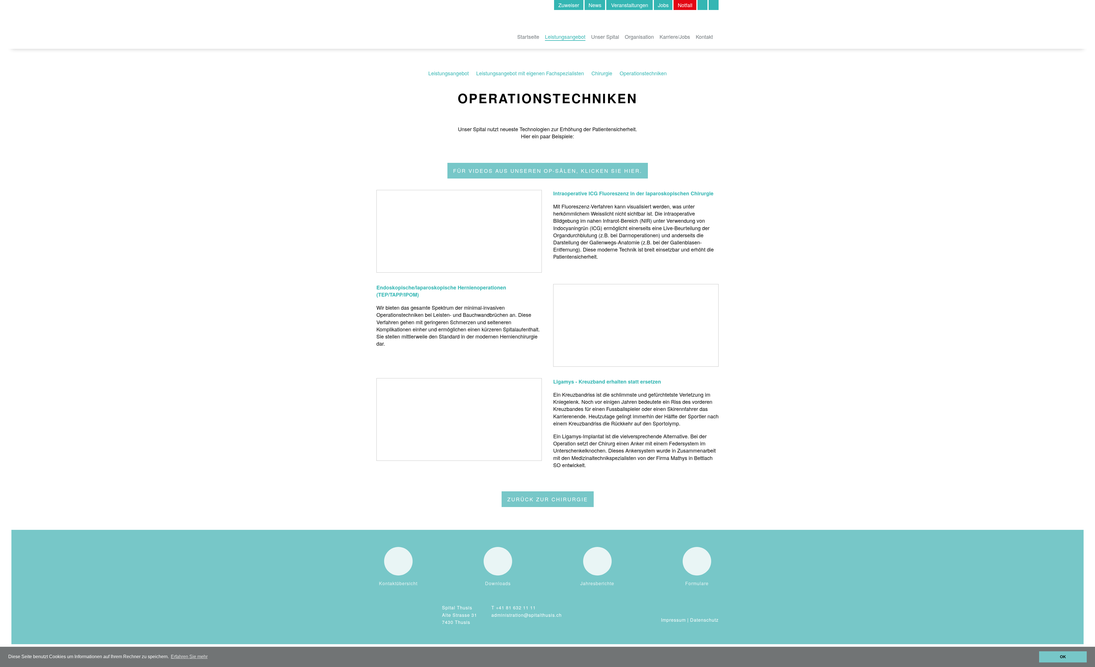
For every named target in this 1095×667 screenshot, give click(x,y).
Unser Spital (605, 36)
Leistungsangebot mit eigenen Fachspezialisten (530, 73)
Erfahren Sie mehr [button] (189, 656)
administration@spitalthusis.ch (526, 615)
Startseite (528, 36)
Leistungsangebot (565, 36)
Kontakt (704, 36)
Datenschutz (704, 620)
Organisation (639, 36)
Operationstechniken (643, 73)
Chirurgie (601, 73)
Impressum (673, 620)
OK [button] (1063, 656)
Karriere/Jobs (675, 36)
